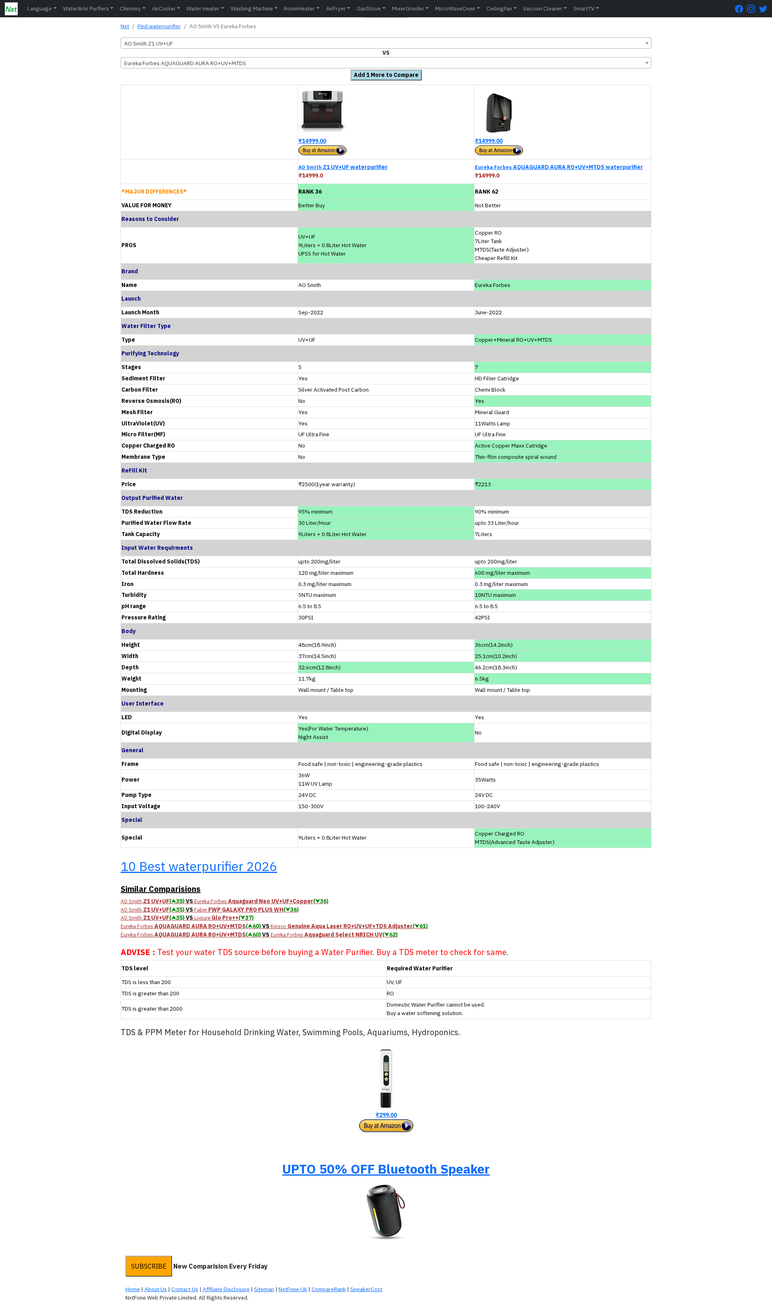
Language (39, 8)
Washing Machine (252, 8)
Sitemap (264, 1289)
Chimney (130, 8)
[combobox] (386, 43)
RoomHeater (299, 8)
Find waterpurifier (159, 26)
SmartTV (583, 8)
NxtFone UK (293, 1289)
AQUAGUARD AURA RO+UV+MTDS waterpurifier (559, 167)
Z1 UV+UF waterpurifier (343, 167)
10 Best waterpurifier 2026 (199, 866)
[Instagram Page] (753, 8)
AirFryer (336, 8)
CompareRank (329, 1289)
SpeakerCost (366, 1289)
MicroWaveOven (455, 8)
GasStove (369, 8)
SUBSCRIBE (148, 1266)
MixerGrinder (408, 8)
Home (132, 1289)
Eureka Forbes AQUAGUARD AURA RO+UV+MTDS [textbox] (185, 63)
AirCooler (164, 8)
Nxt (125, 26)
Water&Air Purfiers (86, 8)
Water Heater (203, 8)
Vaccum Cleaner (543, 8)
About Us (155, 1289)
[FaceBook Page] (741, 8)
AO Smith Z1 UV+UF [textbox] (148, 43)
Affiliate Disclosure (226, 1289)
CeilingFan (499, 8)
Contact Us (184, 1289)
